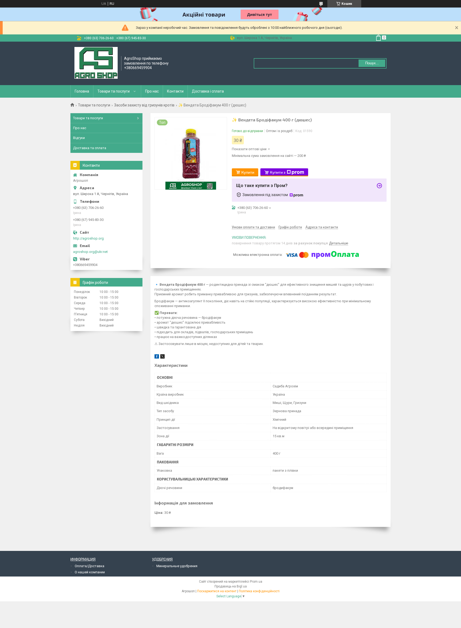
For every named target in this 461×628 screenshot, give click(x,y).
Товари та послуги (113, 91)
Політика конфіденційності (259, 591)
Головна (82, 91)
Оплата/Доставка (89, 566)
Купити (247, 172)
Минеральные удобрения (176, 566)
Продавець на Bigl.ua (230, 586)
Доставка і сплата (208, 91)
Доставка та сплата (89, 148)
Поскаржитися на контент (216, 591)
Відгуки (79, 138)
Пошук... (372, 63)
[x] (162, 357)
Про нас (152, 91)
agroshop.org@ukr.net (90, 252)
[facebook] (156, 357)
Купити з (277, 172)
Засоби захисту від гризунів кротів (144, 105)
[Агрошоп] (96, 63)
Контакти (175, 91)
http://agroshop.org (88, 238)
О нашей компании (90, 572)
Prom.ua (256, 581)
